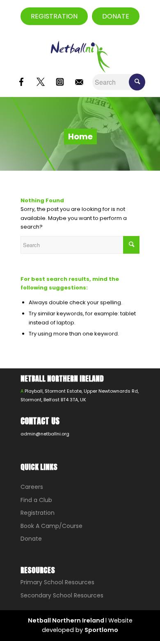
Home (80, 136)
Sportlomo (101, 630)
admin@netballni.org (45, 433)
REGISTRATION (54, 16)
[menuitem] (140, 16)
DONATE (115, 16)
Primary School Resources (57, 582)
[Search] (140, 16)
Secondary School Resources (62, 595)
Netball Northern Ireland (66, 620)
